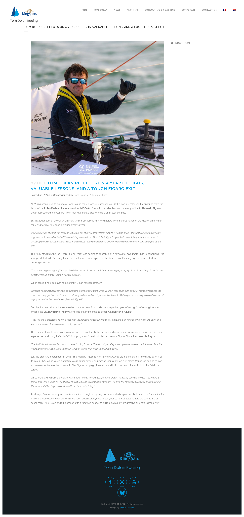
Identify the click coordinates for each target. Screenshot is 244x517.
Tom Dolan (80, 195)
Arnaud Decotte (127, 508)
